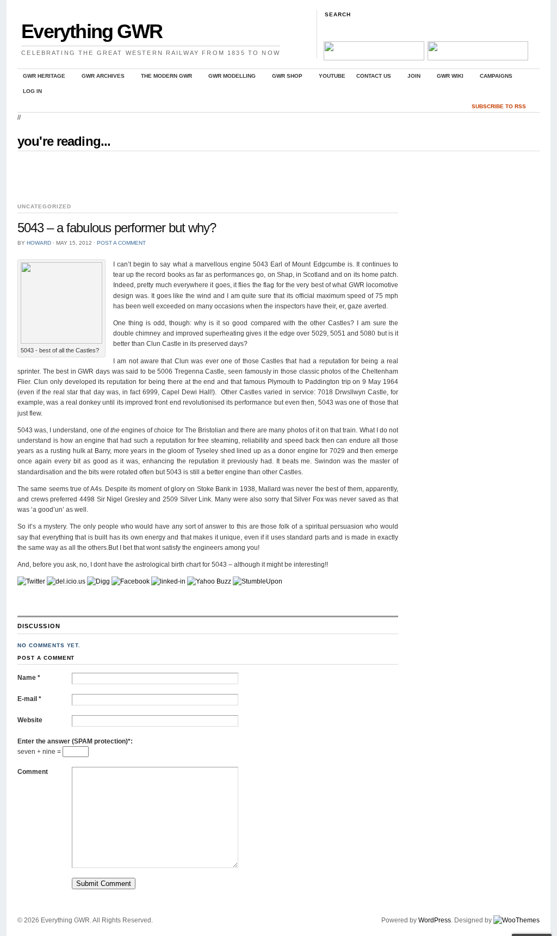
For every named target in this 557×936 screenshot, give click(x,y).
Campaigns (493, 77)
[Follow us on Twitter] (477, 58)
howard (39, 243)
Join (411, 77)
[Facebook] (131, 582)
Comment (32, 772)
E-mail (29, 699)
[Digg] (98, 582)
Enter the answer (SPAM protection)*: (75, 741)
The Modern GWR (163, 77)
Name (28, 677)
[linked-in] (168, 582)
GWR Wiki (447, 77)
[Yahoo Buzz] (209, 582)
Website (29, 720)
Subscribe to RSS (499, 106)
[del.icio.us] (66, 582)
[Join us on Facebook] (373, 58)
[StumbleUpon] (257, 582)
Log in (32, 91)
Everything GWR (91, 31)
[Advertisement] (144, 177)
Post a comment (121, 243)
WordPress (434, 920)
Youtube (332, 76)
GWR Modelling (229, 77)
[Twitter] (31, 582)
